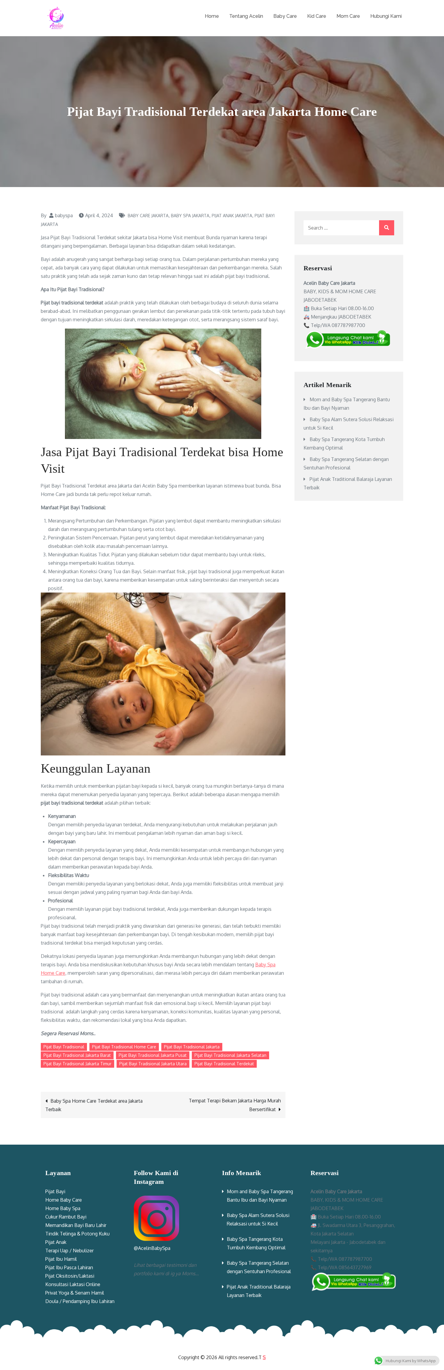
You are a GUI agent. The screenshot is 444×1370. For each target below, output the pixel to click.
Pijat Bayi (55, 1191)
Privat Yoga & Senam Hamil (74, 1293)
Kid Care (316, 16)
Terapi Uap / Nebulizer (69, 1251)
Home (212, 16)
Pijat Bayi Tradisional (63, 1046)
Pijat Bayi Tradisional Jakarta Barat (77, 1055)
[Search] (386, 227)
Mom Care (348, 16)
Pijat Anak (55, 1242)
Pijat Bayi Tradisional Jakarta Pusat (153, 1055)
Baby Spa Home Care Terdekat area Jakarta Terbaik (94, 1105)
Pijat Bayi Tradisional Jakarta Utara (153, 1063)
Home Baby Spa (62, 1208)
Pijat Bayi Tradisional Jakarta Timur (77, 1063)
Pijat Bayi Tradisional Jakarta (192, 1046)
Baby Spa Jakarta (190, 215)
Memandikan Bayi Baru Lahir (75, 1225)
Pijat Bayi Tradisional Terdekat (224, 1063)
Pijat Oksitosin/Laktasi (69, 1276)
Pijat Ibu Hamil (61, 1259)
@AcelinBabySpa (152, 1248)
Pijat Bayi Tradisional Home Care (124, 1046)
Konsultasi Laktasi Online (72, 1284)
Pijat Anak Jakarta (232, 215)
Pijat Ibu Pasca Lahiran (69, 1267)
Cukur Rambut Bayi (65, 1217)
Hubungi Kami (386, 16)
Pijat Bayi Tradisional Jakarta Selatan (230, 1055)
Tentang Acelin (246, 16)
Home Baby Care (63, 1200)
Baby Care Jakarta (148, 215)
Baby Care (285, 16)
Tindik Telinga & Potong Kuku (77, 1234)
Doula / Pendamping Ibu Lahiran (79, 1301)
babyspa (64, 215)
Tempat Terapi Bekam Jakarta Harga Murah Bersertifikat (235, 1105)
